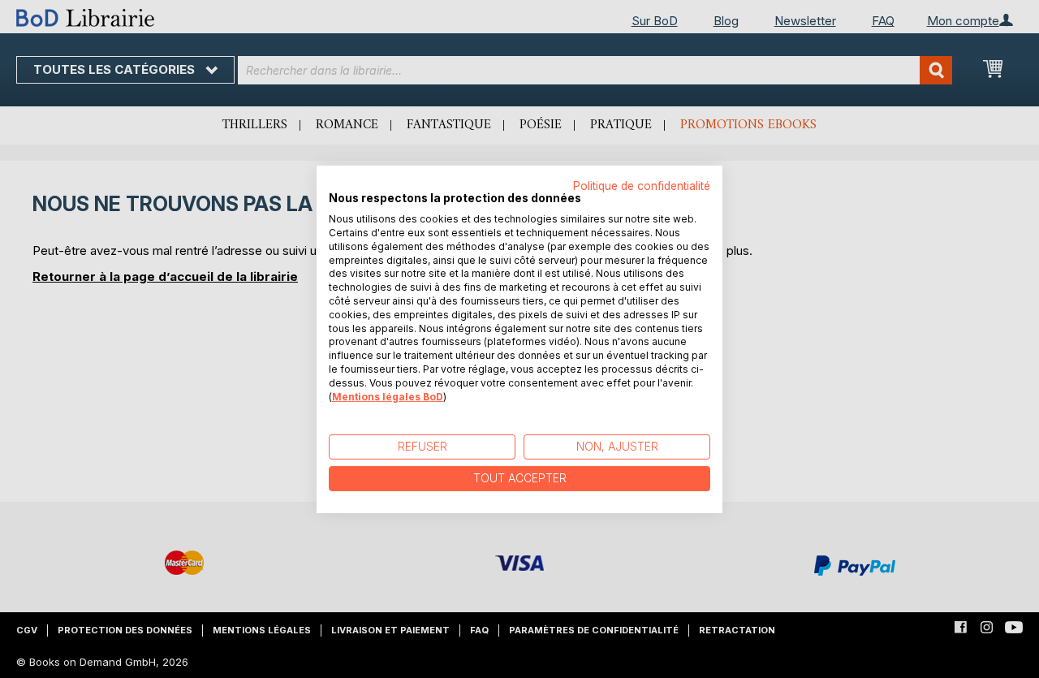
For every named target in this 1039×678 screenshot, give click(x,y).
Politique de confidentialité (641, 185)
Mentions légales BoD (387, 396)
